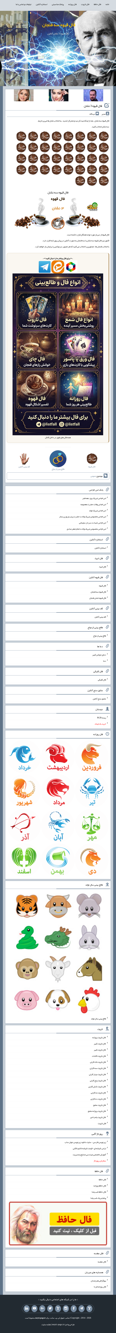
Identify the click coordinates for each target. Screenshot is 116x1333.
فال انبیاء (102, 567)
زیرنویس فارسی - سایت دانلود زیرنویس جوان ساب (85, 1142)
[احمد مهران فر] (93, 96)
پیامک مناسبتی (58, 4)
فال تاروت (85, 4)
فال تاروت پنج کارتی (98, 1080)
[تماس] (58, 1308)
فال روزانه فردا (100, 1287)
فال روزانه (72, 4)
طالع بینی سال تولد (98, 1018)
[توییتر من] (50, 1308)
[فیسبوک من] (74, 1308)
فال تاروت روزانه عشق (97, 1111)
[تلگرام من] (82, 1308)
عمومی (93, 476)
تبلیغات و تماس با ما (23, 4)
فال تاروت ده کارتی (98, 1099)
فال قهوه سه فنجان (58, 24)
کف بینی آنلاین (100, 617)
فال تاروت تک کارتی (98, 1062)
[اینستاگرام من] (66, 1308)
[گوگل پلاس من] (42, 1308)
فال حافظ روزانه (99, 1186)
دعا (104, 661)
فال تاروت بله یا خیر (98, 1117)
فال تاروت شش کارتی (97, 1086)
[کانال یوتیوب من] (34, 1308)
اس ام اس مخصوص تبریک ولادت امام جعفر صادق (86, 529)
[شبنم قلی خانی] (24, 96)
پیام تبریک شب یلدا (98, 1198)
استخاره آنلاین (41, 4)
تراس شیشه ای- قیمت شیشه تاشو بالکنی (89, 1148)
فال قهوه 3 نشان (93, 106)
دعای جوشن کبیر (99, 655)
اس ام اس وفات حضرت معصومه (93, 504)
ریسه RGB (101, 717)
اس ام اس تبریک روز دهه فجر (94, 498)
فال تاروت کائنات (99, 1056)
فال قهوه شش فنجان (97, 598)
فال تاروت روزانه (99, 1037)
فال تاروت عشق (99, 1105)
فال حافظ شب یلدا (99, 1192)
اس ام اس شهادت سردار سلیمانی (92, 523)
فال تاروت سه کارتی (98, 1068)
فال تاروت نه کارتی (98, 1093)
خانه (107, 4)
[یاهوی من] (89, 1308)
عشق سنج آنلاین (99, 699)
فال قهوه (102, 585)
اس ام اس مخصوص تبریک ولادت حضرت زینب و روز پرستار (82, 516)
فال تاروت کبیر (100, 1043)
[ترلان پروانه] (58, 96)
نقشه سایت (46, 1324)
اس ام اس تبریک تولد (97, 510)
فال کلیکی (102, 680)
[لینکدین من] (27, 1308)
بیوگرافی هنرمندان (98, 1280)
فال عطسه (102, 1262)
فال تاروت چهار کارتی (97, 1074)
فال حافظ (97, 4)
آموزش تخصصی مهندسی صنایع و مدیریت (89, 1154)
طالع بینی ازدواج (99, 636)
